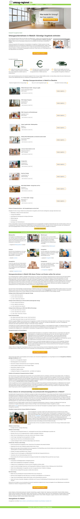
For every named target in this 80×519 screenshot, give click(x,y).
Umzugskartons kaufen (17, 271)
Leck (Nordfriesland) (30, 501)
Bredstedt (36, 501)
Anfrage (16, 405)
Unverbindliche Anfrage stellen (40, 228)
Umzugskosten (45, 269)
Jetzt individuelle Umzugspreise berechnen (40, 286)
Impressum (44, 507)
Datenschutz (49, 507)
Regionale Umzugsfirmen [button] (27, 4)
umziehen (15, 257)
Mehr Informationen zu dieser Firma (27, 93)
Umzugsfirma (48, 257)
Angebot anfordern (39, 4)
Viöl (50, 501)
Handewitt (47, 501)
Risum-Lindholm (22, 501)
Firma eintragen (49, 4)
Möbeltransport (52, 246)
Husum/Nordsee (42, 501)
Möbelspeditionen (18, 244)
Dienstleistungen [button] (15, 4)
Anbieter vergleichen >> (61, 91)
